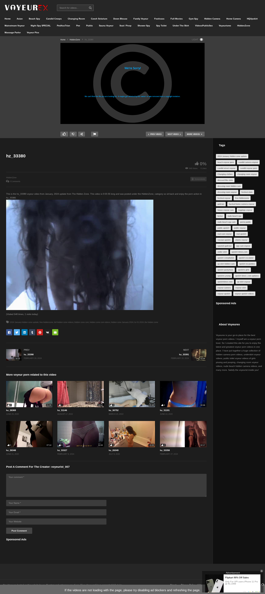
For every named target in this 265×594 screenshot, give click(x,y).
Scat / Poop (125, 25)
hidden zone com (81, 322)
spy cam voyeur (243, 246)
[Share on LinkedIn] (24, 332)
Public (89, 25)
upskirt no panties (247, 264)
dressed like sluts (225, 180)
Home (8, 18)
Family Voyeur (140, 18)
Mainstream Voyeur (15, 25)
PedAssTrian (63, 25)
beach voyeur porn (225, 162)
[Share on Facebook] (9, 332)
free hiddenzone (46, 322)
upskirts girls (243, 270)
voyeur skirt (240, 288)
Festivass (159, 18)
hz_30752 (114, 410)
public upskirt (223, 228)
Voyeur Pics (33, 32)
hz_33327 (62, 450)
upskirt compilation (225, 258)
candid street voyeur (226, 168)
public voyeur (240, 228)
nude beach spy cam (226, 222)
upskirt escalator (246, 258)
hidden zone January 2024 (122, 322)
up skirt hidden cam (226, 264)
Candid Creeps (54, 18)
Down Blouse (120, 18)
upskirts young (223, 276)
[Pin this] (40, 332)
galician (220, 204)
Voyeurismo (225, 25)
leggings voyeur (245, 210)
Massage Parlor (13, 32)
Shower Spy (144, 25)
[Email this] (55, 332)
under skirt (222, 252)
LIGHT (195, 39)
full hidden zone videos (63, 322)
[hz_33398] (54, 355)
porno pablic (245, 222)
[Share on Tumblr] (32, 332)
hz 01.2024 (139, 322)
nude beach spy (234, 216)
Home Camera (233, 18)
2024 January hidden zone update (24, 322)
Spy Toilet (161, 25)
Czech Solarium (99, 18)
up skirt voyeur (243, 282)
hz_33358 (165, 450)
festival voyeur (223, 198)
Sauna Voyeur (106, 25)
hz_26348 (11, 450)
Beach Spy (34, 18)
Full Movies (177, 18)
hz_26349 (114, 450)
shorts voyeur (241, 240)
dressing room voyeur (227, 192)
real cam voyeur (224, 234)
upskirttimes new (224, 282)
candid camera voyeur (248, 162)
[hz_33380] (29, 394)
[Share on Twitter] (17, 332)
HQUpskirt (252, 18)
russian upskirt (224, 240)
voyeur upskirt (223, 294)
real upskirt (241, 234)
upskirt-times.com (240, 252)
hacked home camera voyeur (241, 204)
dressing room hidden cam (229, 186)
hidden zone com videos (100, 322)
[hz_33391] (158, 355)
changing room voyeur (247, 174)
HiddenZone (243, 25)
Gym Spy (193, 18)
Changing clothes (225, 174)
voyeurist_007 (60, 466)
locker (220, 216)
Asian (20, 18)
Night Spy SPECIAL (41, 25)
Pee (78, 25)
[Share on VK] (47, 332)
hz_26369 (11, 410)
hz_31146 (62, 410)
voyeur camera (224, 288)
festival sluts (247, 192)
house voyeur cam (225, 210)
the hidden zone (151, 322)
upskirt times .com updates (247, 276)
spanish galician (224, 246)
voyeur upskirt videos (244, 294)
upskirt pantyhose (225, 270)
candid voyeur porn (248, 168)
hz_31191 (165, 410)
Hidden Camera (212, 18)
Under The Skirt (181, 25)
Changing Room (76, 18)
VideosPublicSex (204, 25)
